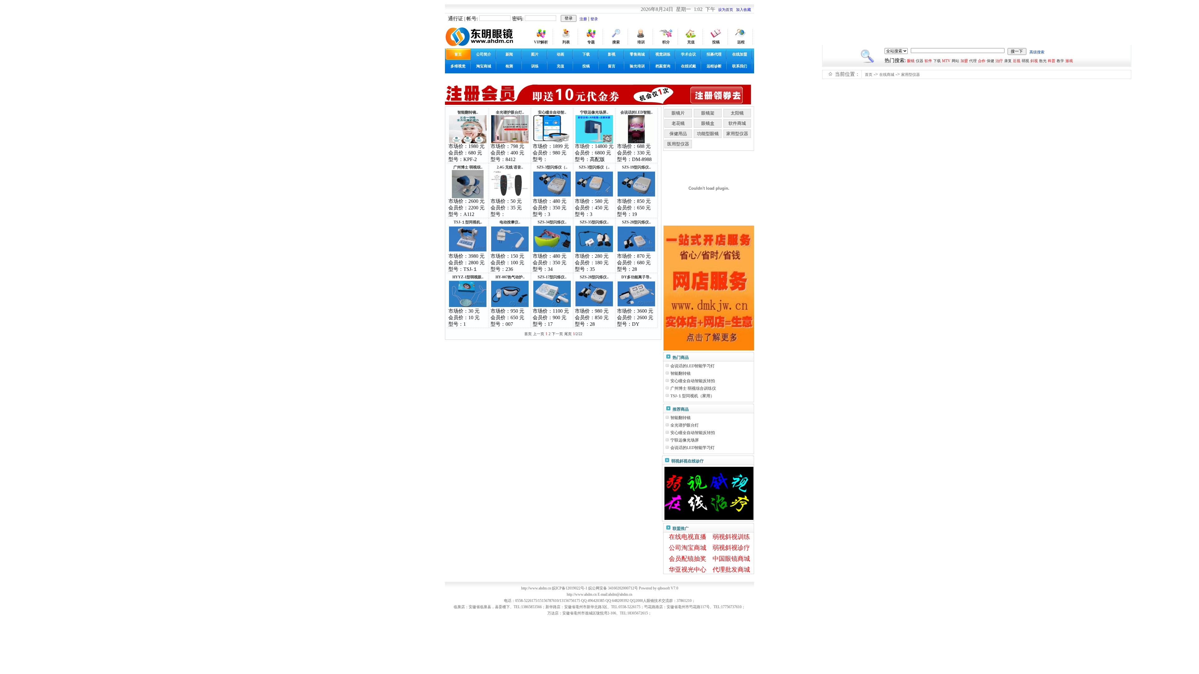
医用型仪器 (678, 144)
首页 (868, 74)
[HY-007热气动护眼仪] (510, 307)
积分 (666, 42)
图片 (535, 54)
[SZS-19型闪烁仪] (636, 197)
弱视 (1025, 61)
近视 (1016, 61)
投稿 (716, 42)
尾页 (568, 334)
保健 (990, 61)
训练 (535, 66)
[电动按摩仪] (510, 252)
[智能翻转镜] (467, 142)
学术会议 (688, 54)
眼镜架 (707, 113)
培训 (641, 42)
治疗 (999, 61)
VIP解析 (541, 42)
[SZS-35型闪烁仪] (594, 252)
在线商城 (886, 74)
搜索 (616, 42)
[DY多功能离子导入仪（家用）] (636, 307)
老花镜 (678, 123)
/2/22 (577, 334)
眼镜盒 (707, 123)
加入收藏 (743, 9)
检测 (509, 66)
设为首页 (725, 9)
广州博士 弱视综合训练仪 (693, 388)
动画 (560, 54)
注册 (583, 19)
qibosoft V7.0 (668, 588)
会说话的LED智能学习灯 (692, 366)
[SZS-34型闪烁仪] (552, 252)
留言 (611, 66)
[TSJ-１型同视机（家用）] (467, 252)
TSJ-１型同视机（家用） (692, 395)
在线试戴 (688, 66)
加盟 (964, 61)
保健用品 (678, 133)
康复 (1008, 61)
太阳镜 (737, 113)
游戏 (1069, 61)
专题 (591, 42)
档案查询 (662, 66)
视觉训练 (662, 54)
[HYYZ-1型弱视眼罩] (467, 307)
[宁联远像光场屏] (594, 142)
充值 (691, 42)
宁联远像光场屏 (684, 440)
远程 (741, 42)
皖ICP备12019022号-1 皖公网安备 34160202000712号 (595, 588)
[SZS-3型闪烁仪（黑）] (552, 197)
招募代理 (714, 54)
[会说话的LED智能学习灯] (636, 142)
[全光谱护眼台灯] (510, 142)
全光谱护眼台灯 (684, 425)
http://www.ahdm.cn (582, 594)
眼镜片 (678, 113)
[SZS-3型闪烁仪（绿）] (594, 197)
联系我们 (739, 66)
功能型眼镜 (708, 133)
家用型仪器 (910, 74)
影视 (611, 54)
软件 (928, 61)
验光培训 (637, 66)
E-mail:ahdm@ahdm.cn (615, 594)
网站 (955, 61)
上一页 (538, 334)
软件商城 (737, 123)
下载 (586, 54)
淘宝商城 (483, 66)
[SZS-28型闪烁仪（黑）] (594, 307)
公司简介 (483, 54)
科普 (1051, 61)
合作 (981, 61)
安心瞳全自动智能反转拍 (692, 381)
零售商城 (637, 54)
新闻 (509, 54)
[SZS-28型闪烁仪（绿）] (636, 252)
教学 (1060, 61)
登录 (594, 19)
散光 (1043, 61)
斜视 (1034, 61)
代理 (973, 61)
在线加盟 (739, 54)
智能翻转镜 (680, 373)
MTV (946, 61)
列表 (566, 42)
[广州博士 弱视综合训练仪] (467, 197)
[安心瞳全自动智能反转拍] (552, 142)
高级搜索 (1036, 52)
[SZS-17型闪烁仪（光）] (552, 307)
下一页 (557, 334)
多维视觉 (458, 66)
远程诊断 (714, 66)
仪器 (919, 61)
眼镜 (911, 61)
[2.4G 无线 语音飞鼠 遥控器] (510, 197)
